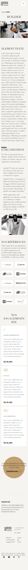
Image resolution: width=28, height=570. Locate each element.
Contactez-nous (12, 471)
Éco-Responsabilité (10, 539)
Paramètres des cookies (19, 555)
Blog (18, 539)
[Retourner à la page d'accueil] (4, 3)
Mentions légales (21, 553)
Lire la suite (8, 361)
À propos (19, 537)
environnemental (11, 335)
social (6, 376)
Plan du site (12, 553)
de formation (10, 416)
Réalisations (9, 537)
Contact (19, 542)
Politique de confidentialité (7, 555)
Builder (4, 147)
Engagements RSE (10, 542)
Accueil (3, 12)
